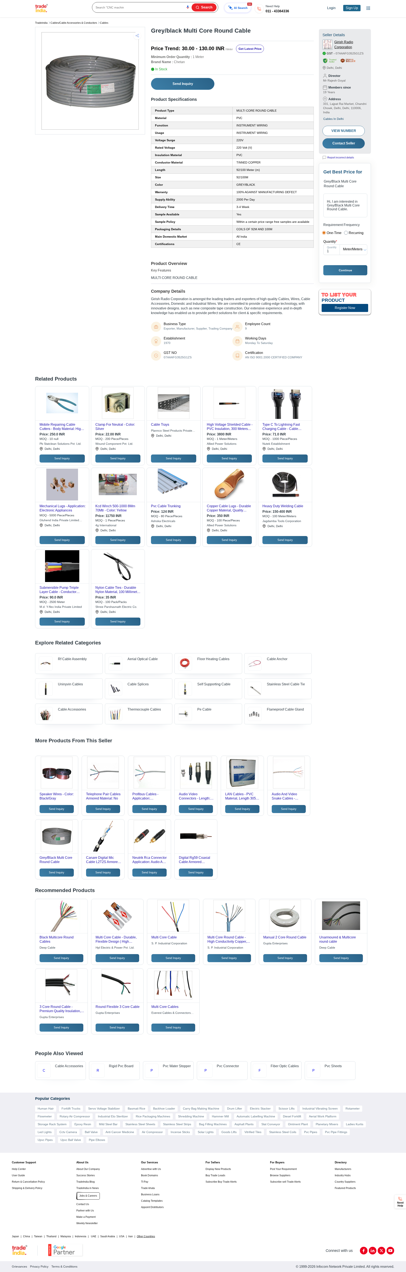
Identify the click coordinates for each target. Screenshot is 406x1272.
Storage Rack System (52, 1124)
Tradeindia (41, 22)
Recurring (356, 233)
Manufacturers (343, 1169)
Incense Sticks (180, 1132)
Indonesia (80, 1236)
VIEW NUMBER (343, 131)
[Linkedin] (372, 1250)
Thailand (51, 1236)
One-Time (334, 233)
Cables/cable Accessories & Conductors (74, 22)
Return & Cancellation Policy (28, 1181)
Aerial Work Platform (322, 1116)
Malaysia (65, 1236)
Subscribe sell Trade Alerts (285, 1181)
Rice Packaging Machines (153, 1116)
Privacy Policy (39, 1266)
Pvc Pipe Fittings (336, 1132)
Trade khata (148, 1188)
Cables (104, 22)
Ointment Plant (298, 1124)
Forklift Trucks (71, 1108)
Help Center (19, 1169)
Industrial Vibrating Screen (320, 1108)
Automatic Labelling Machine (256, 1116)
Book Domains (149, 1175)
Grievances (19, 1266)
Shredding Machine (191, 1116)
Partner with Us (85, 1210)
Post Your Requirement (283, 1169)
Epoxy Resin (82, 1124)
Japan (15, 1236)
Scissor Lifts (286, 1108)
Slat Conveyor (270, 1124)
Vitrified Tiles (252, 1132)
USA (121, 1236)
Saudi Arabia (107, 1236)
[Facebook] (364, 1250)
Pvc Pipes (310, 1132)
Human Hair (46, 1108)
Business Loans (150, 1194)
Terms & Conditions (64, 1266)
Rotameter (353, 1108)
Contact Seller (343, 143)
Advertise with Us (151, 1169)
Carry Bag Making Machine (201, 1108)
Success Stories (85, 1175)
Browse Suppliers (280, 1175)
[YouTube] (390, 1250)
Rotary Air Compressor (75, 1116)
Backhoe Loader (164, 1108)
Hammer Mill (220, 1116)
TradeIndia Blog (85, 1181)
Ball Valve (91, 1132)
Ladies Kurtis (354, 1124)
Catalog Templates (152, 1200)
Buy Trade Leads (215, 1175)
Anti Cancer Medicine (120, 1132)
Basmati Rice (136, 1108)
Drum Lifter (234, 1108)
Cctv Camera (68, 1132)
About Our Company (88, 1169)
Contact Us (82, 1204)
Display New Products (218, 1169)
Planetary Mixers (327, 1124)
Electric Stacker (260, 1108)
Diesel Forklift (292, 1116)
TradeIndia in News (87, 1188)
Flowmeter (45, 1116)
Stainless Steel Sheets (140, 1124)
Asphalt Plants (244, 1124)
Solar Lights (206, 1132)
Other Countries (146, 1236)
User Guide (18, 1175)
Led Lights (45, 1132)
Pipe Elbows (97, 1140)
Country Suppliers (345, 1181)
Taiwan (38, 1236)
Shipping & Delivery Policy (27, 1188)
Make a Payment (86, 1216)
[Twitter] (381, 1250)
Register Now (345, 308)
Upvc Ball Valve (70, 1140)
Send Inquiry (183, 84)
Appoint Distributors (152, 1207)
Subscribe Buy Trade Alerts (221, 1181)
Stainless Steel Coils (282, 1132)
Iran (130, 1236)
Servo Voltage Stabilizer (104, 1108)
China (26, 1236)
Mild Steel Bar (108, 1124)
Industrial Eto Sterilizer (113, 1116)
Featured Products (345, 1188)
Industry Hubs (343, 1175)
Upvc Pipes (45, 1140)
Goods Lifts (229, 1132)
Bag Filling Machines (213, 1124)
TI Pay (144, 1181)
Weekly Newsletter (87, 1223)
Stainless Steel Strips (177, 1124)
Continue (345, 270)
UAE (93, 1236)
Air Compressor (152, 1132)
